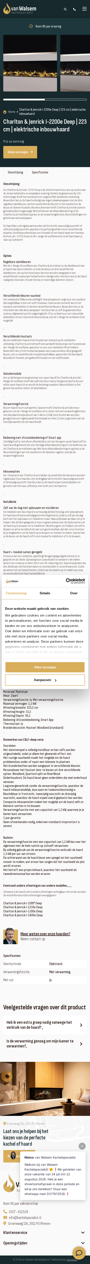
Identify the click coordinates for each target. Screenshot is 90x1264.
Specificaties (40, 172)
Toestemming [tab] (16, 593)
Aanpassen (42, 680)
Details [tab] (45, 593)
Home (11, 112)
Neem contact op (33, 939)
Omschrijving (15, 172)
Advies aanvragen (18, 152)
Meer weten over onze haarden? (45, 934)
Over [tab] (74, 593)
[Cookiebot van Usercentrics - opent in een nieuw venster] (66, 581)
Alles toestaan (45, 667)
